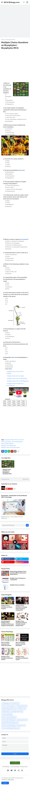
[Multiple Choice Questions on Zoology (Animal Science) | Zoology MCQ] (22, 600)
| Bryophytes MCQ (10, 39)
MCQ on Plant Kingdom (7, 443)
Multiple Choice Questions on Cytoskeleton (18, 579)
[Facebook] (2, 451)
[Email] (15, 451)
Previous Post (5, 479)
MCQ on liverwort (19, 439)
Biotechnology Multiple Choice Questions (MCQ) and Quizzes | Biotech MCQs (18, 573)
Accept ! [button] (5, 783)
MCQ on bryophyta (6, 441)
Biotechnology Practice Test (9, 708)
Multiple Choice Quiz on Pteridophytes (17, 381)
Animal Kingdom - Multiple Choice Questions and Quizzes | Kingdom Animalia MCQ (7, 623)
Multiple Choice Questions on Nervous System (7, 658)
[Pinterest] (12, 451)
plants (20, 170)
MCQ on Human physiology (9, 717)
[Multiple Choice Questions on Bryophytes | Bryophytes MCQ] (7, 464)
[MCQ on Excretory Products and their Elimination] (22, 637)
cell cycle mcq (21, 725)
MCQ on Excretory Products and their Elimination (20, 644)
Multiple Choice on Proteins (17, 585)
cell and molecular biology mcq (10, 722)
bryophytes (24, 239)
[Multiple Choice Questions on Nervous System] (7, 651)
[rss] (22, 770)
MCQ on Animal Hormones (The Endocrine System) (6, 644)
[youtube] (11, 770)
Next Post (25, 479)
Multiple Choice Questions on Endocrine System (22, 658)
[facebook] (8, 770)
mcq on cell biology (7, 714)
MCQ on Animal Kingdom (8, 706)
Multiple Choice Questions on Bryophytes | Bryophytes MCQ (7, 471)
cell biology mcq (6, 703)
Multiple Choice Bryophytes (8, 445)
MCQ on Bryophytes (17, 441)
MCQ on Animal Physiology (8, 725)
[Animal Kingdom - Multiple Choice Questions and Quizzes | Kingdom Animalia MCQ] (7, 616)
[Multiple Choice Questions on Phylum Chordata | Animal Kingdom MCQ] (22, 616)
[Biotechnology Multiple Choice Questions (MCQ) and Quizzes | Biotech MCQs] (5, 573)
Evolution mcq (21, 708)
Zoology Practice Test (17, 711)
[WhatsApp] (9, 451)
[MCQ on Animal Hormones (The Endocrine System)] (7, 637)
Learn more (11, 779)
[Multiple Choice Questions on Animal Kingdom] (7, 600)
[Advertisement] (15, 21)
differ (12, 357)
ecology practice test (22, 719)
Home (2, 39)
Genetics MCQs (6, 711)
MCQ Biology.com (12, 2)
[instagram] (18, 770)
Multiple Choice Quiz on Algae (15, 376)
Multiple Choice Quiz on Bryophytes (17, 378)
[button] (2, 2)
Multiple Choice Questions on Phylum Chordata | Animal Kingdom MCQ (21, 623)
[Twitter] (5, 451)
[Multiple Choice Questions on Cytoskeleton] (5, 580)
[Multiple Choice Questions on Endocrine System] (22, 651)
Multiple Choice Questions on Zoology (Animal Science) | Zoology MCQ (21, 608)
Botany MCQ (16, 703)
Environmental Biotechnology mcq (10, 728)
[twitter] (15, 770)
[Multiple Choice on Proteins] (5, 586)
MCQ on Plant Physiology (8, 719)
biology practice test (22, 706)
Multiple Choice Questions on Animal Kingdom (6, 607)
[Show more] (18, 451)
